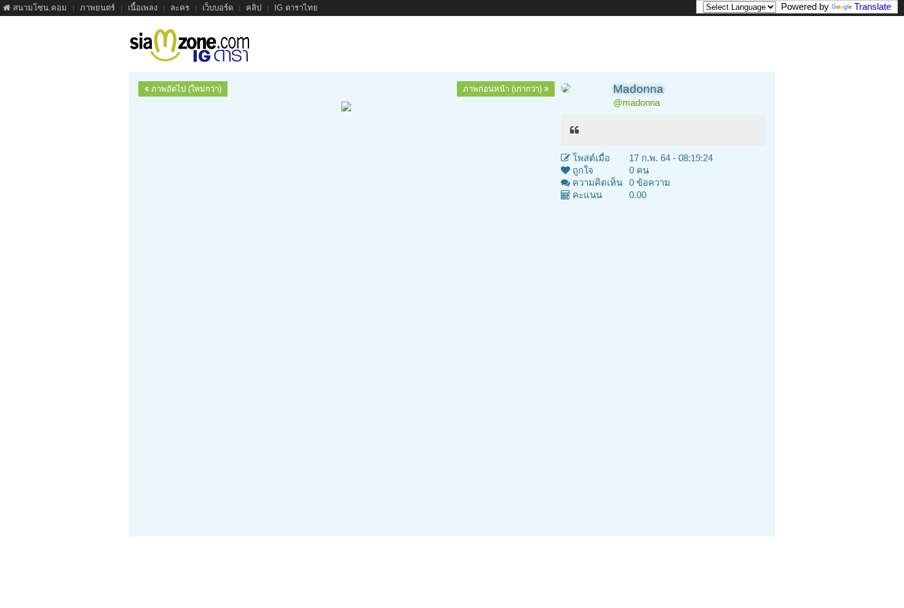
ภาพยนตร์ (97, 7)
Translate (872, 6)
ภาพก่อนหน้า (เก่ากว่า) (503, 89)
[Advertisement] (452, 367)
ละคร (179, 7)
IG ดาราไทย (296, 7)
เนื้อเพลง (142, 7)
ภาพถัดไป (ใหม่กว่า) (185, 89)
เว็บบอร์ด (217, 7)
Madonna (638, 88)
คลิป (253, 7)
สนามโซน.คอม (38, 7)
